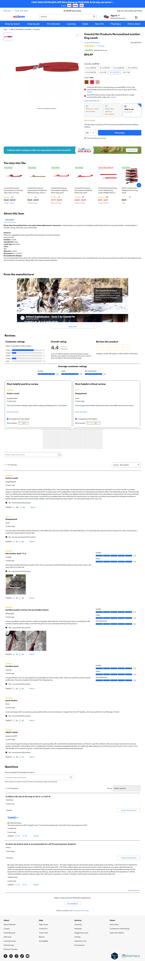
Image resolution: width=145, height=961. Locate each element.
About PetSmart (9, 924)
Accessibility (43, 941)
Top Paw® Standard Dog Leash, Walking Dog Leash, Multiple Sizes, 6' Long (107, 190)
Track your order (21, 11)
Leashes (37, 29)
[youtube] (27, 956)
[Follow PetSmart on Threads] (16, 956)
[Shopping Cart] (139, 17)
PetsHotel (77, 929)
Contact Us (43, 929)
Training (77, 937)
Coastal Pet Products (92, 43)
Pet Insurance (79, 945)
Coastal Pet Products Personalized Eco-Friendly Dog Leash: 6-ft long (13, 190)
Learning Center (10, 941)
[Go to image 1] (8, 36)
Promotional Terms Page (81, 910)
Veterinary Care (80, 941)
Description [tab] (10, 220)
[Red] (92, 82)
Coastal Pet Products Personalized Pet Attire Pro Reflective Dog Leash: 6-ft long (37, 190)
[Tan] (97, 82)
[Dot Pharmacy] (131, 956)
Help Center (43, 924)
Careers (7, 929)
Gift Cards (7, 937)
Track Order (43, 933)
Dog (5, 29)
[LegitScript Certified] (114, 956)
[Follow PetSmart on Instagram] (11, 956)
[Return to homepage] (19, 16)
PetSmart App (9, 945)
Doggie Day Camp (81, 933)
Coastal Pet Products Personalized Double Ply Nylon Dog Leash (83, 190)
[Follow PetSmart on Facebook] (5, 956)
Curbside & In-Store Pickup (120, 929)
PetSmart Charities (11, 949)
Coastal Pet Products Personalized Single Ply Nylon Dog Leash (59, 190)
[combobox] (68, 16)
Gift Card (7, 11)
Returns (42, 937)
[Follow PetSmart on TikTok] (22, 956)
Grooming (78, 924)
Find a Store (114, 924)
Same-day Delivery (117, 933)
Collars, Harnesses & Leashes (20, 29)
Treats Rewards (9, 933)
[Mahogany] (86, 82)
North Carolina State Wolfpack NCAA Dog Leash (130, 190)
